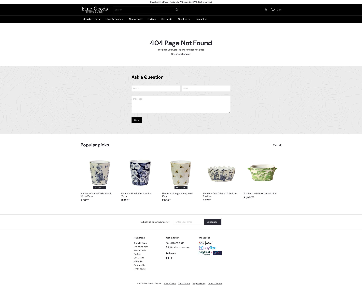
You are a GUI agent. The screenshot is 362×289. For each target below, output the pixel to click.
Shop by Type (90, 19)
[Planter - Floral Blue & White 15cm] (140, 179)
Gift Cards (166, 19)
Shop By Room (113, 19)
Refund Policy (184, 283)
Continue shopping (181, 53)
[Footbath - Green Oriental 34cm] (262, 177)
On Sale (152, 19)
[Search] (177, 10)
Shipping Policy (199, 283)
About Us (183, 19)
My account (140, 268)
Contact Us (201, 19)
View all (277, 145)
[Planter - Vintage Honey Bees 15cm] (181, 179)
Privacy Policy (170, 283)
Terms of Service (215, 283)
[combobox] (146, 10)
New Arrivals (135, 19)
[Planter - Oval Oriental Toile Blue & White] (222, 179)
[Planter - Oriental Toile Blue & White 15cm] (99, 179)
